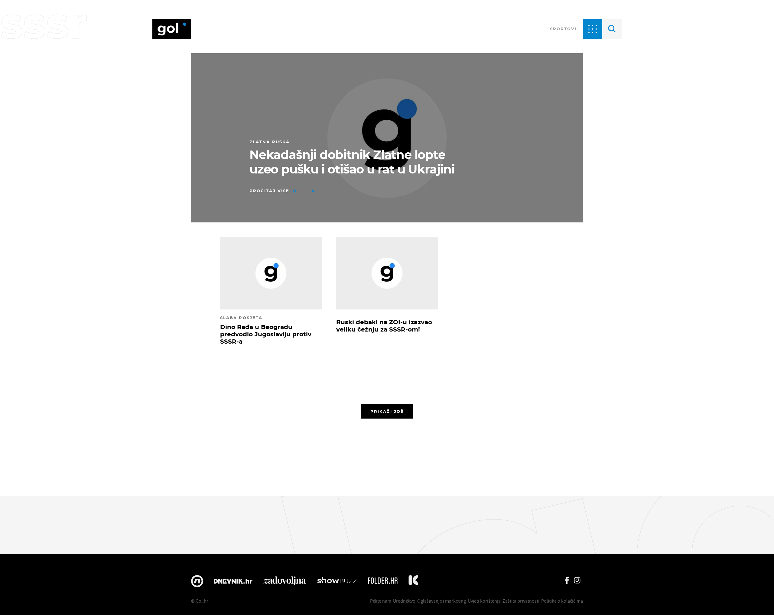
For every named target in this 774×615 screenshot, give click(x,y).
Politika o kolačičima (562, 601)
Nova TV (197, 581)
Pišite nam (380, 601)
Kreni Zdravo (413, 581)
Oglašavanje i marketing (441, 601)
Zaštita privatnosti (520, 601)
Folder (383, 581)
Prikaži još (387, 411)
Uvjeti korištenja (484, 601)
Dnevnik (233, 581)
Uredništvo (404, 601)
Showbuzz (337, 581)
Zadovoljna (284, 581)
